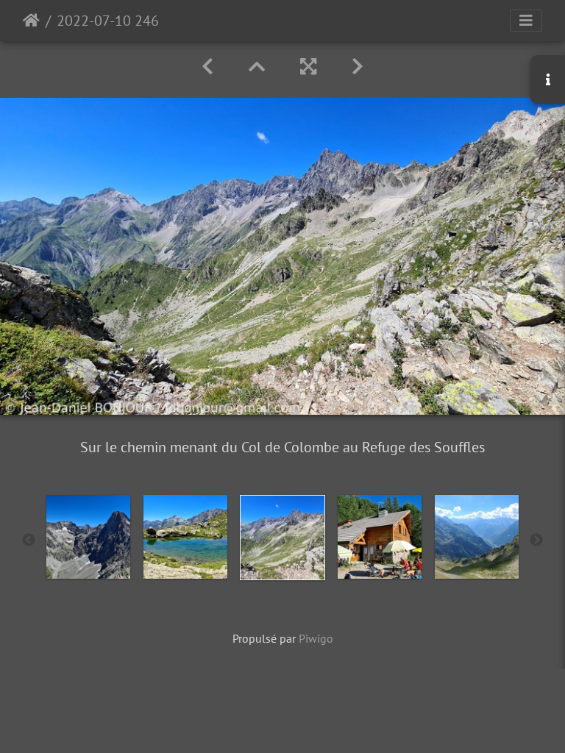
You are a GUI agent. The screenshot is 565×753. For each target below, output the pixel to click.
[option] (88, 537)
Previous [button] (28, 540)
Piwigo (316, 638)
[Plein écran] (308, 66)
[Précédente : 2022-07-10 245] (207, 66)
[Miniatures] (256, 66)
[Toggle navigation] (526, 21)
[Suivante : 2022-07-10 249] (357, 66)
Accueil (31, 21)
